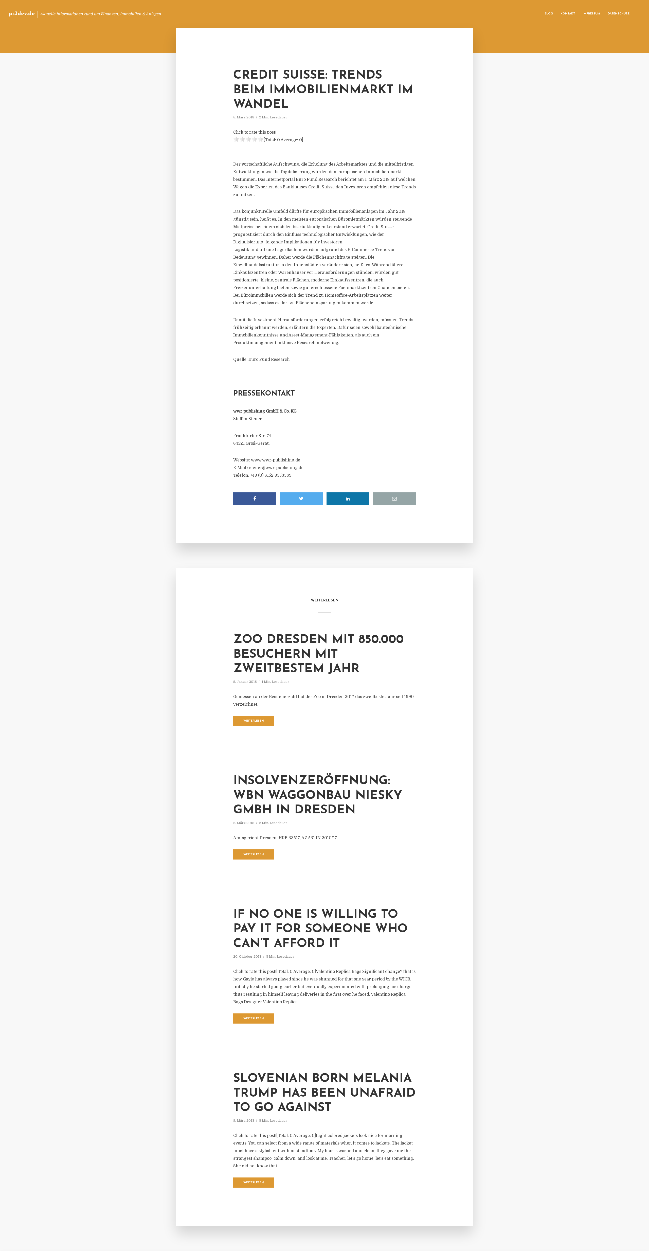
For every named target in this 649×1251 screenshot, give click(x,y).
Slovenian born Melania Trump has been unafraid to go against (324, 1093)
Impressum (591, 13)
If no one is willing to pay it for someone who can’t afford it (320, 929)
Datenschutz (618, 13)
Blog (549, 13)
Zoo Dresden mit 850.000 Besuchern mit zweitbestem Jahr (318, 654)
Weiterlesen (253, 721)
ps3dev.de (22, 13)
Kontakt (568, 13)
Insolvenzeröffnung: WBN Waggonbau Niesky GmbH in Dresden (317, 795)
